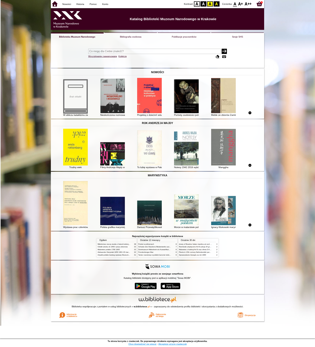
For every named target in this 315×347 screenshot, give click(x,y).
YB (210, 3)
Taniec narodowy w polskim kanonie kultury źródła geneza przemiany (164, 255)
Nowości (66, 4)
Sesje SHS (237, 36)
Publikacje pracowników (184, 36)
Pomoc (93, 4)
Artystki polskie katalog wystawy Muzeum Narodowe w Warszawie (122, 255)
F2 (248, 3)
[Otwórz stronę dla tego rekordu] (113, 96)
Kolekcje (122, 56)
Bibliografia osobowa (130, 36)
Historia (80, 4)
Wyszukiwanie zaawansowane (102, 56)
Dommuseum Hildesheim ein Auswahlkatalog (155, 249)
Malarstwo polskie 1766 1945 (109, 249)
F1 (240, 3)
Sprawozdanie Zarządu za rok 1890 (192, 255)
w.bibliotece (142, 306)
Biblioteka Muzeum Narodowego (77, 36)
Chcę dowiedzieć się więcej (142, 344)
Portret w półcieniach (146, 244)
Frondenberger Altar (145, 252)
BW (203, 3)
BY (216, 3)
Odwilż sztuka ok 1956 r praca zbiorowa (113, 247)
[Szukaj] (224, 51)
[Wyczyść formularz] (217, 57)
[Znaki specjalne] (224, 57)
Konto (105, 4)
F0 (235, 3)
